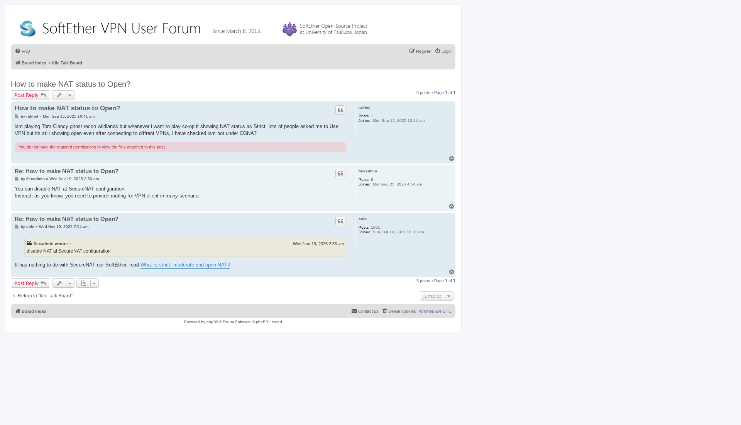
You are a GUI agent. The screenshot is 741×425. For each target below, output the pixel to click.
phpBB (212, 322)
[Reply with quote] (340, 110)
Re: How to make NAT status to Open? (66, 171)
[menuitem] (22, 51)
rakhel (364, 107)
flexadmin (368, 171)
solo (363, 219)
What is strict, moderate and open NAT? (185, 265)
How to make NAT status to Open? (70, 84)
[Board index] (195, 27)
